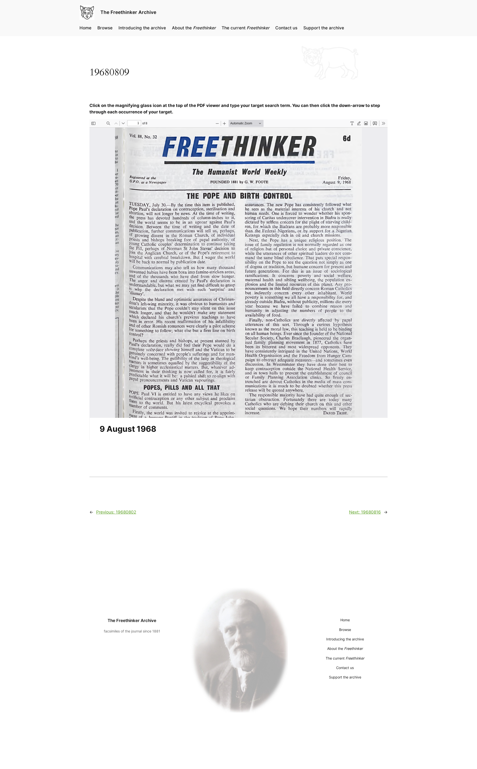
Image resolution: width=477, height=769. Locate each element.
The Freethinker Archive (128, 12)
